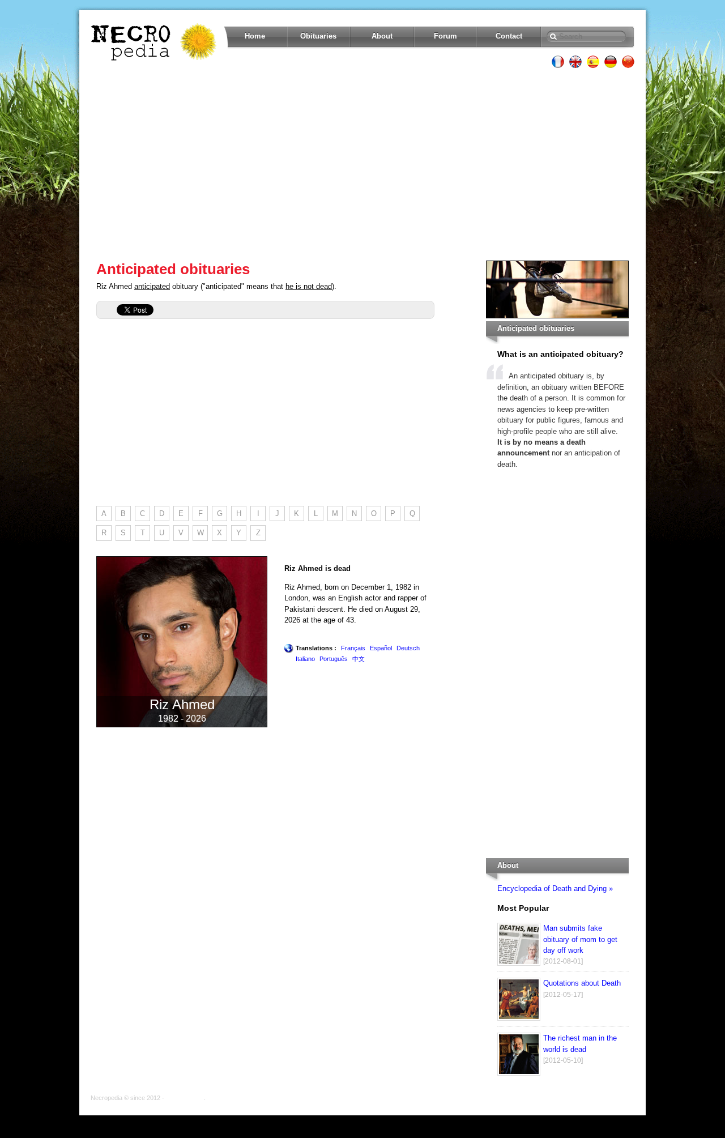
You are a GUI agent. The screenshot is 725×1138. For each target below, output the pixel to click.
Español (381, 648)
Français (353, 648)
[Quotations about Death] (518, 1018)
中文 (358, 658)
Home (255, 36)
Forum (445, 36)
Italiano (305, 658)
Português (333, 658)
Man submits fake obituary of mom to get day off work (580, 939)
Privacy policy (185, 1097)
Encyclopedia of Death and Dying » (555, 888)
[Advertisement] (362, 164)
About (382, 36)
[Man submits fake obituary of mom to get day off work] (518, 963)
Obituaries (318, 36)
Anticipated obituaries (173, 269)
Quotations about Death (582, 983)
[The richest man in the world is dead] (518, 1073)
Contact (509, 36)
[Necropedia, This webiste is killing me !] (155, 42)
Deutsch (408, 648)
